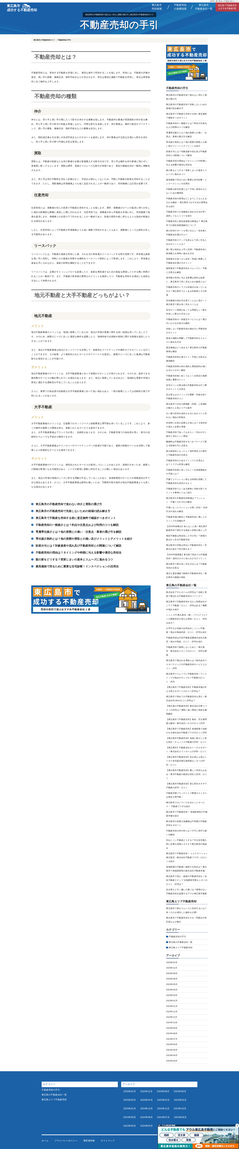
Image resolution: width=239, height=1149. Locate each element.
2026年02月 (171, 962)
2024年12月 (171, 1011)
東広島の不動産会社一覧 (181, 585)
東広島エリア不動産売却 (181, 901)
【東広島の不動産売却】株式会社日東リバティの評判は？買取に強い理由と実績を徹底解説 (186, 710)
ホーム (45, 1140)
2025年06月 (171, 979)
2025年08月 (171, 973)
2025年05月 (171, 984)
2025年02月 (171, 1000)
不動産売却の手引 (177, 88)
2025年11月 (171, 968)
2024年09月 (171, 1028)
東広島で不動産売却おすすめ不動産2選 (227, 7)
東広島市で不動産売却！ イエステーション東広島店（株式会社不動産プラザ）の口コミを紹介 (186, 857)
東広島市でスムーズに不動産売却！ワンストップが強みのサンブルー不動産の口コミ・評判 (186, 678)
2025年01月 (171, 1006)
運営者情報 (89, 1140)
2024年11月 (171, 1017)
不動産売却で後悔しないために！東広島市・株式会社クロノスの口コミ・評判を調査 (186, 651)
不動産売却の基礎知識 (180, 7)
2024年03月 (171, 1061)
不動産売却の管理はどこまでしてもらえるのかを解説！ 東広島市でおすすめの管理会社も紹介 (186, 202)
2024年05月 (171, 1050)
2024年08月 (171, 1033)
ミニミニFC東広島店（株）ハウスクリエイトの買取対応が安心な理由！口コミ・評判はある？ (187, 619)
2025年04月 (171, 989)
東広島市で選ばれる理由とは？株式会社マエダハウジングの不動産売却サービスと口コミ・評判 (186, 664)
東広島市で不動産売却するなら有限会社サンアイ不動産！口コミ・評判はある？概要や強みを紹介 (186, 605)
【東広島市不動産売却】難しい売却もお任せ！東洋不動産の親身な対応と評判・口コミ (186, 774)
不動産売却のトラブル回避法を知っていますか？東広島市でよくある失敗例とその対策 (186, 291)
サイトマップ (108, 1140)
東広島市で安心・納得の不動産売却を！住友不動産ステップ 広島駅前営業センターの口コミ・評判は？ (186, 880)
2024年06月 (171, 1044)
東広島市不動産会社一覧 (203, 7)
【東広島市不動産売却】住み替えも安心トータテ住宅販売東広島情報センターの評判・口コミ (186, 761)
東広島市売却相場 (157, 7)
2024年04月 (171, 1055)
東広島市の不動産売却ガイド (44, 40)
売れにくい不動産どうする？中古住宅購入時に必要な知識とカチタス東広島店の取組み (186, 844)
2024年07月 (171, 1039)
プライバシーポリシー (65, 1140)
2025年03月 (171, 995)
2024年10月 (171, 1022)
